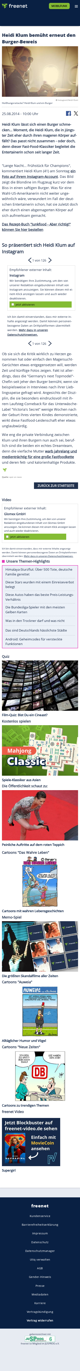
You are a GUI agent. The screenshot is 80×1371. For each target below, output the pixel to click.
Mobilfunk (59, 6)
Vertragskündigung (40, 1312)
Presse (40, 1285)
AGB (40, 1268)
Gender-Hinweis (40, 1277)
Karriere (40, 1303)
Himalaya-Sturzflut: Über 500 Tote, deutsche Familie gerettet (38, 571)
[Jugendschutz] (40, 1338)
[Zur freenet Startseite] (14, 5)
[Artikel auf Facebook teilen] (68, 113)
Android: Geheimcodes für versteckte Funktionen (33, 641)
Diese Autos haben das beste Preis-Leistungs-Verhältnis (39, 597)
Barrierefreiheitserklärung (40, 1224)
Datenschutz (40, 1242)
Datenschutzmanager (40, 1251)
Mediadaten (40, 1294)
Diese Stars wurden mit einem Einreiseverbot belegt (39, 584)
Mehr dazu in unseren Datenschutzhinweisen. (48, 556)
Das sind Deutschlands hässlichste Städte (36, 630)
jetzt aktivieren (25, 304)
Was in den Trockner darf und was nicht (35, 620)
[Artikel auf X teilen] (76, 113)
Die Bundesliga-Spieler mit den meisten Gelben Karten (35, 609)
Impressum (40, 1233)
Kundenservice (40, 1216)
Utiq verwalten (40, 1259)
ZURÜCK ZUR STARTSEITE (56, 486)
